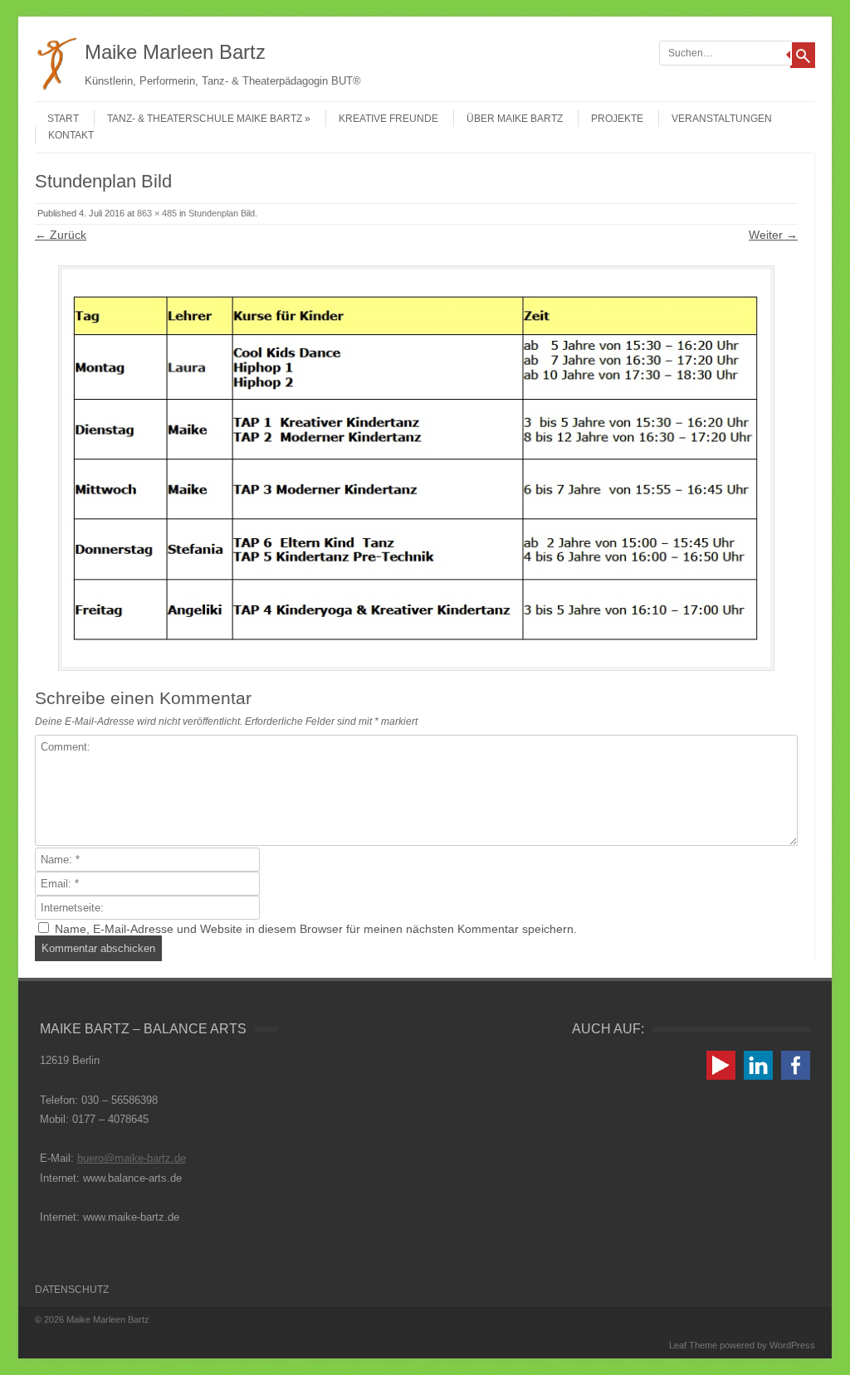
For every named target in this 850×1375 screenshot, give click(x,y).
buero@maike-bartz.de (131, 1158)
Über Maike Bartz (515, 118)
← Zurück (60, 234)
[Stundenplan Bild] (416, 468)
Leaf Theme (693, 1345)
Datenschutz (72, 1289)
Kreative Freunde (388, 118)
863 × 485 (157, 213)
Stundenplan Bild (221, 213)
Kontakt (71, 135)
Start (63, 118)
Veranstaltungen (722, 118)
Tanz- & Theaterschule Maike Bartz (204, 118)
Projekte (617, 118)
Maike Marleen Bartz (175, 52)
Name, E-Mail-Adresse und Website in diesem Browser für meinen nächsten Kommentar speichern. (316, 928)
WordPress (792, 1345)
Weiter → (773, 234)
